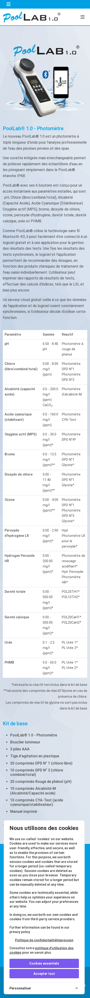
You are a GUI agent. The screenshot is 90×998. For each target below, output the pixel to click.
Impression (64, 940)
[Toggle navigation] (8, 4)
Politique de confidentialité (35, 940)
